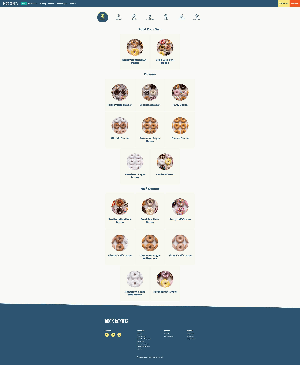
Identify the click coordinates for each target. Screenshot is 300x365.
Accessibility (190, 336)
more (72, 3)
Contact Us (167, 334)
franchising (61, 3)
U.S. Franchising (141, 336)
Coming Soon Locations (143, 346)
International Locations (143, 344)
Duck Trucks (140, 341)
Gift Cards (139, 349)
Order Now (294, 4)
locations (31, 3)
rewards (51, 3)
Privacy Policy (190, 334)
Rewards (139, 334)
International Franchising (143, 339)
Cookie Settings (191, 339)
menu (24, 3)
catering (43, 3)
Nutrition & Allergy (168, 336)
